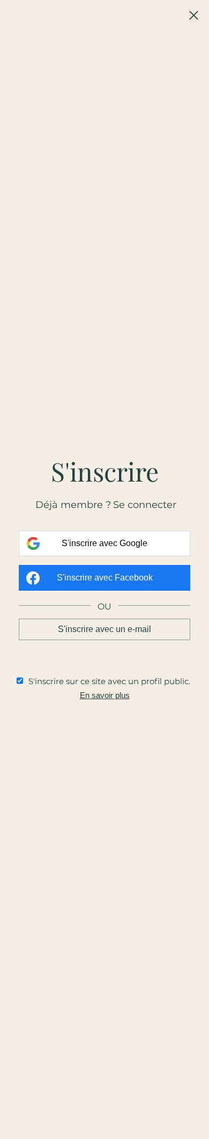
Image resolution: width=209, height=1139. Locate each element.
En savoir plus (105, 695)
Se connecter (144, 505)
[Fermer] (193, 16)
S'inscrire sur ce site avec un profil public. (109, 681)
